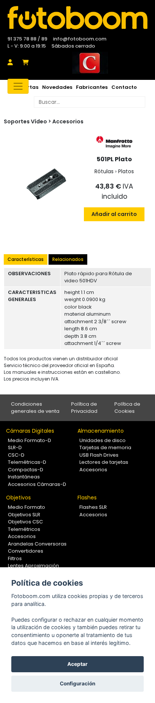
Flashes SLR (93, 507)
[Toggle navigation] (18, 86)
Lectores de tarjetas (103, 462)
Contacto (124, 87)
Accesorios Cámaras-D (37, 484)
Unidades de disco (102, 440)
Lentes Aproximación (33, 565)
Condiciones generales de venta (35, 407)
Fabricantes (92, 87)
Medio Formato (26, 507)
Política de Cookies (127, 407)
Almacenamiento (101, 431)
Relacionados (68, 259)
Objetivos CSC (25, 521)
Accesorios (68, 121)
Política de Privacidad (84, 407)
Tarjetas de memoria (105, 447)
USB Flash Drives (99, 455)
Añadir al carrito (114, 214)
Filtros (15, 558)
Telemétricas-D (27, 462)
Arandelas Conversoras (37, 543)
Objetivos (18, 497)
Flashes (87, 497)
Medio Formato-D (29, 440)
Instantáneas (24, 476)
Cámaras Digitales (30, 431)
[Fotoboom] (77, 17)
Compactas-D (25, 469)
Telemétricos (24, 529)
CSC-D (16, 455)
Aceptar (77, 664)
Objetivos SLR (24, 514)
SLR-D (15, 447)
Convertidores (25, 551)
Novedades (57, 87)
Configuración (77, 684)
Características (26, 259)
